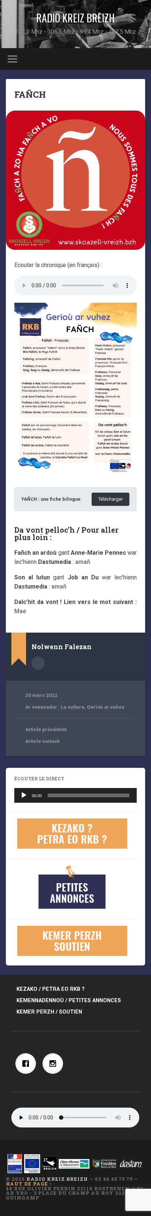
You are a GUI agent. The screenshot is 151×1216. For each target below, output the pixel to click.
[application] (75, 795)
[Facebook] (27, 1063)
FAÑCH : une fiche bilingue (51, 499)
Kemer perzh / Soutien (49, 1012)
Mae (20, 611)
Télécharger (110, 499)
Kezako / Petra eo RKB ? (50, 989)
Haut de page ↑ (29, 1184)
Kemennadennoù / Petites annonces (68, 1000)
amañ (82, 561)
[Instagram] (55, 1063)
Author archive (38, 663)
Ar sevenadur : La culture (54, 707)
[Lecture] (23, 795)
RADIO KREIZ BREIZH (75, 17)
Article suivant (42, 741)
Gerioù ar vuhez (106, 707)
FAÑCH (30, 94)
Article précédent (45, 729)
